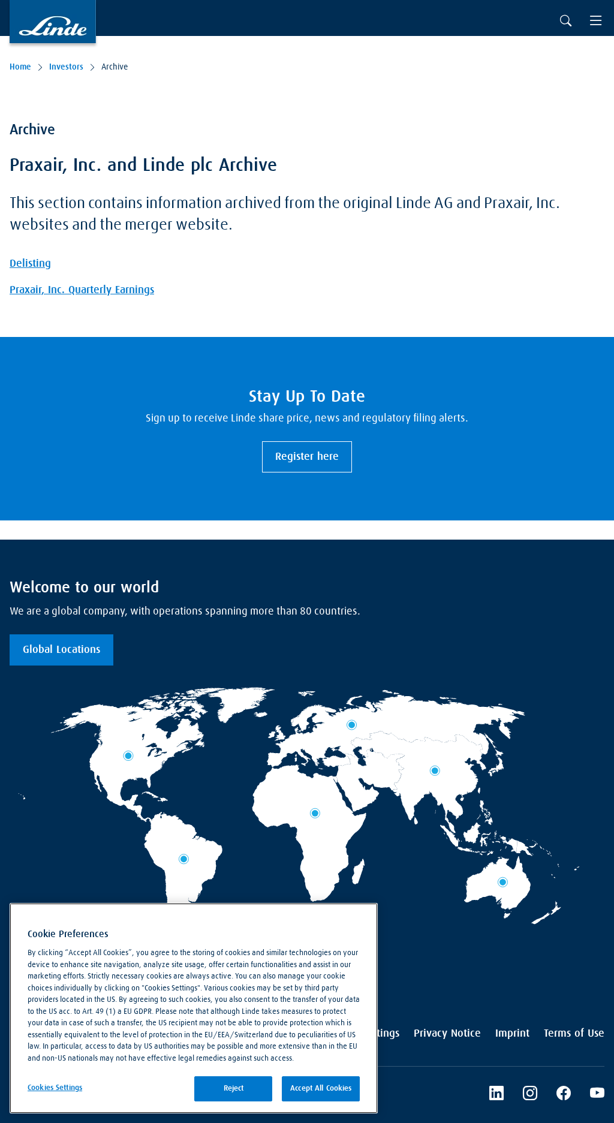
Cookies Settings (55, 1088)
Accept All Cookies (320, 1088)
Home (20, 67)
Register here (307, 456)
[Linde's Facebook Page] (563, 1095)
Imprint (512, 1033)
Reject (234, 1088)
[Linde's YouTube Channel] (597, 1095)
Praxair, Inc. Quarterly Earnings (82, 290)
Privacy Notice (447, 1033)
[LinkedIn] (496, 1095)
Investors (66, 67)
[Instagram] (530, 1095)
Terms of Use (574, 1033)
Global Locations (61, 650)
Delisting (30, 263)
